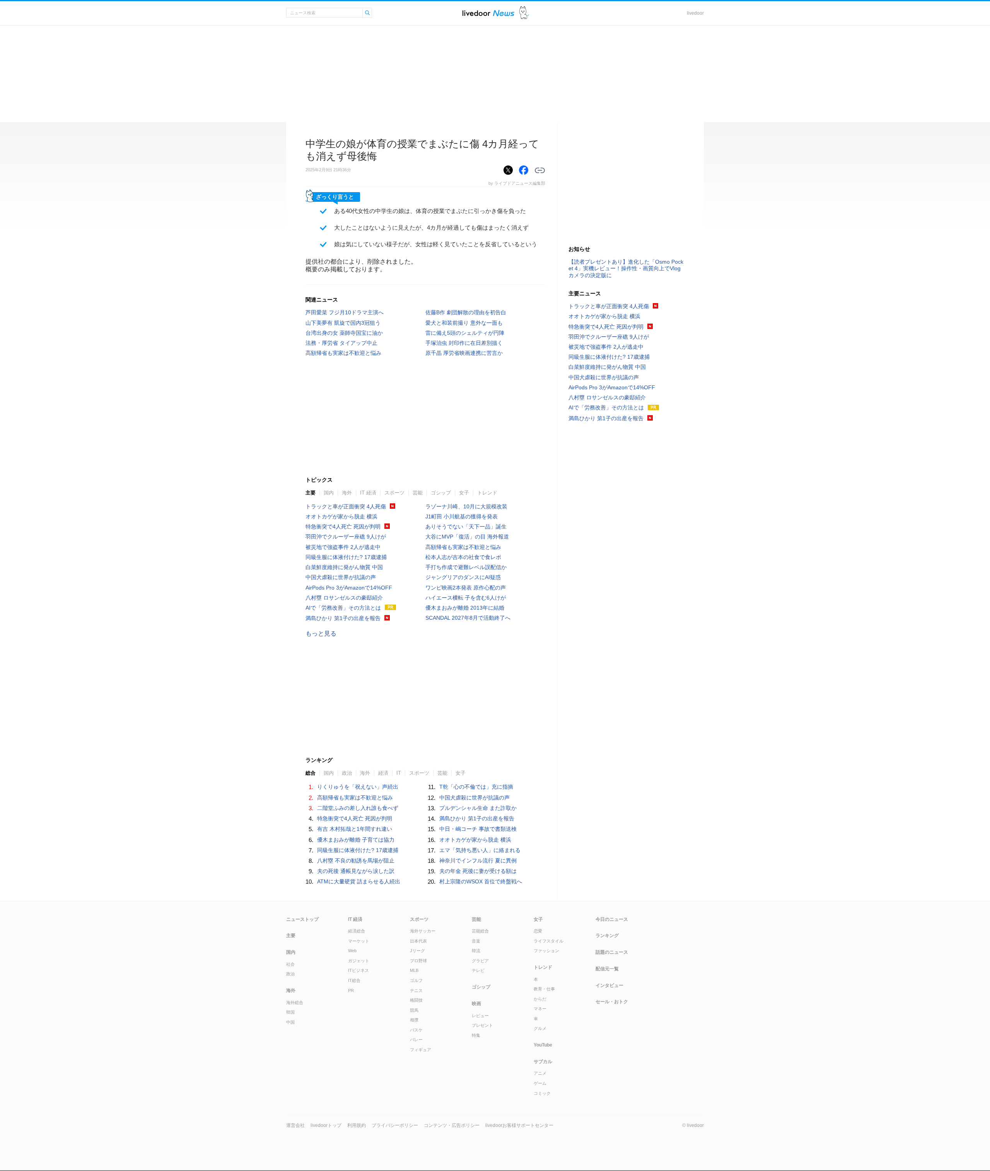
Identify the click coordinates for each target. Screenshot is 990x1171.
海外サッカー (422, 931)
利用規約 (356, 1125)
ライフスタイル (548, 941)
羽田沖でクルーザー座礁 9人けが (346, 537)
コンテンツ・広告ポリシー (452, 1125)
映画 (476, 1003)
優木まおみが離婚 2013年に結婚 (464, 608)
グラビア (480, 960)
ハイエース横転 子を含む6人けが (465, 598)
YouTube (543, 1045)
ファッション (546, 950)
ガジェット (358, 960)
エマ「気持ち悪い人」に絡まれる (480, 850)
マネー (540, 1008)
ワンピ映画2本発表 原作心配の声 (465, 588)
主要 (311, 493)
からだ (540, 999)
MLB (414, 970)
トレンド (487, 493)
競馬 (414, 1010)
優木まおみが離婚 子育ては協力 (355, 840)
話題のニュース (612, 952)
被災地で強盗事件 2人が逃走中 (343, 547)
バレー (416, 1039)
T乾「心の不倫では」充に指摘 (476, 787)
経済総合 (356, 931)
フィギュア (420, 1049)
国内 (329, 493)
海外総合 (294, 1002)
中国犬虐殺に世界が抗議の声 (341, 577)
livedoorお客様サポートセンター (519, 1125)
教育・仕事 (544, 989)
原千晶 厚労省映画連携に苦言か (464, 353)
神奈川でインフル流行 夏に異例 (478, 860)
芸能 (418, 493)
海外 (347, 493)
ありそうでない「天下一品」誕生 (466, 526)
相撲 (414, 1020)
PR (351, 990)
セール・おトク (612, 1001)
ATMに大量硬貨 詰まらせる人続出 (358, 881)
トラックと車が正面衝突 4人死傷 (346, 506)
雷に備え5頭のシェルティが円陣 (464, 333)
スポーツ (394, 493)
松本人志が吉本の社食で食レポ (463, 557)
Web (352, 950)
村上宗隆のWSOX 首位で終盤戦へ (480, 881)
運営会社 (295, 1125)
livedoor (695, 13)
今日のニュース (612, 919)
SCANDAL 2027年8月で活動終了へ (467, 618)
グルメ (540, 1028)
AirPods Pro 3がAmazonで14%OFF (349, 588)
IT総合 (354, 980)
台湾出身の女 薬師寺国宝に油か (344, 333)
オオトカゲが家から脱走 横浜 (341, 516)
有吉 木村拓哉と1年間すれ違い (354, 829)
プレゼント (482, 1025)
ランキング (607, 935)
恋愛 (538, 931)
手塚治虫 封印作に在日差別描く (464, 343)
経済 (383, 773)
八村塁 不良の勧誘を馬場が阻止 (355, 860)
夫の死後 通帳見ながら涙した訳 (355, 871)
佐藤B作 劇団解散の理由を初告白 (465, 312)
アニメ (540, 1073)
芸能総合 (480, 931)
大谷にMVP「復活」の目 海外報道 (467, 537)
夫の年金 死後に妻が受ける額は (478, 871)
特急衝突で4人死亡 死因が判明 (343, 526)
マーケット (358, 941)
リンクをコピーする (539, 170)
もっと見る (321, 633)
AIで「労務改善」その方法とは (343, 608)
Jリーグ (417, 950)
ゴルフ (416, 980)
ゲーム (540, 1083)
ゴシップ (441, 493)
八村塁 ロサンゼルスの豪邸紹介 (344, 598)
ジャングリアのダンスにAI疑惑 (463, 577)
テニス (416, 990)
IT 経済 (368, 493)
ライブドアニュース (488, 13)
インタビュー (609, 985)
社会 (290, 964)
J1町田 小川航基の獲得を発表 (461, 516)
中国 (290, 1022)
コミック (542, 1093)
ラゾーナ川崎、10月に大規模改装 (466, 506)
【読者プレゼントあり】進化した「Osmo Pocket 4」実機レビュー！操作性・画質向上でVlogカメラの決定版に (625, 268)
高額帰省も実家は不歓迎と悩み (343, 353)
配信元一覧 (607, 969)
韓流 (476, 950)
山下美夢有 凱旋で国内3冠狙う (343, 323)
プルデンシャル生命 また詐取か (478, 808)
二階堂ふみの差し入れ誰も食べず (357, 808)
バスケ (416, 1030)
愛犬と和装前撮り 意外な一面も (464, 323)
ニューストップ (302, 919)
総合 (311, 773)
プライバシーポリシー (395, 1125)
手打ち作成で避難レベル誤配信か (466, 567)
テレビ (478, 970)
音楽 (476, 941)
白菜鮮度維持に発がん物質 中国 (344, 567)
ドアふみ (524, 13)
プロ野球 (418, 960)
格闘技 (416, 1000)
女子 (464, 493)
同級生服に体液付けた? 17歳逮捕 (346, 557)
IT (398, 773)
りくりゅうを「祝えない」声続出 (357, 787)
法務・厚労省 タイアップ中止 (341, 343)
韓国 (290, 1012)
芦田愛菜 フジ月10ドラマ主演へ (345, 312)
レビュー (480, 1015)
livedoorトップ (326, 1125)
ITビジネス (358, 970)
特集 (476, 1035)
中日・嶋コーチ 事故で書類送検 (478, 829)
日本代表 (418, 941)
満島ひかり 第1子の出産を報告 (343, 618)
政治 (347, 773)
